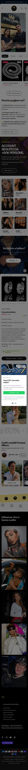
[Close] (24, 366)
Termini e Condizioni (8, 398)
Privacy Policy (22, 397)
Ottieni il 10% (14, 392)
